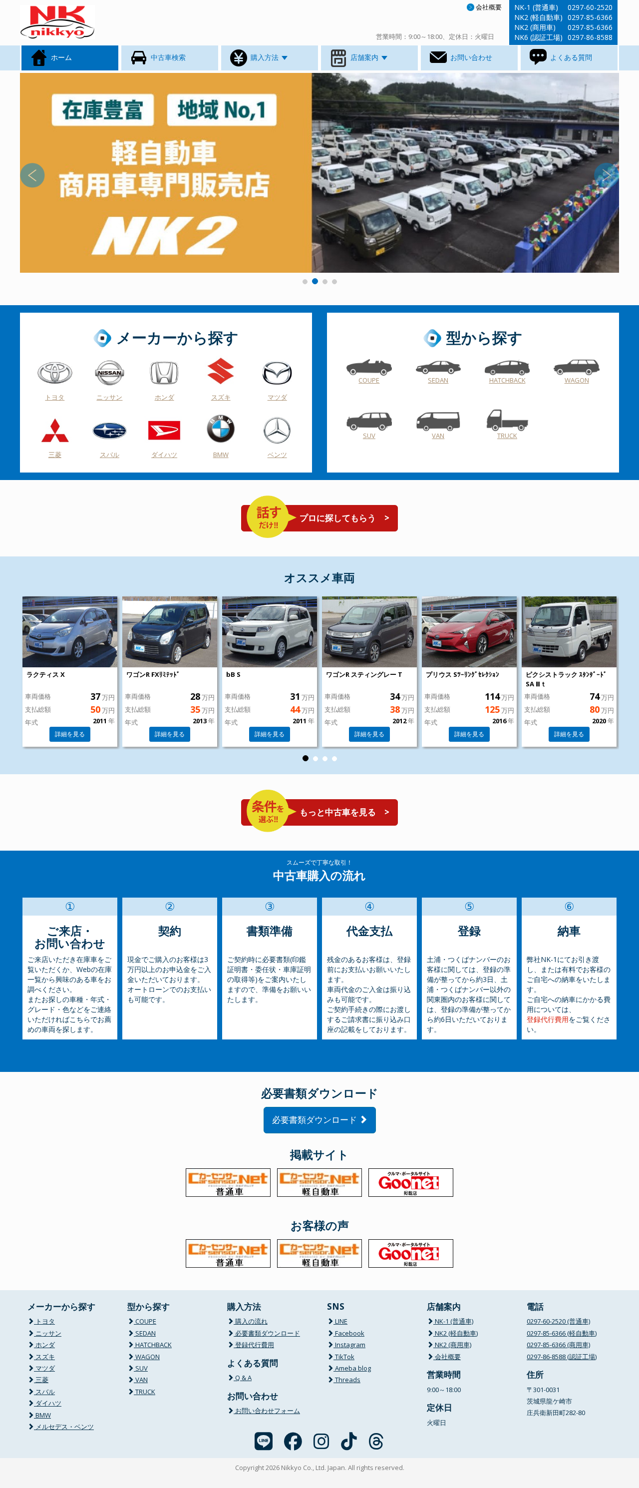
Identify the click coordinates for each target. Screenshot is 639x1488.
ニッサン (109, 397)
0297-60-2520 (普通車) (558, 1321)
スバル (109, 454)
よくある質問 (570, 57)
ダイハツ (164, 454)
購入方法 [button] (265, 57)
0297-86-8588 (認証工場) (562, 1356)
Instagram (349, 1344)
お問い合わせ (470, 57)
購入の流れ (251, 1321)
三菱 (54, 454)
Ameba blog (352, 1368)
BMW (221, 454)
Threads (346, 1379)
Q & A (243, 1377)
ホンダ (164, 397)
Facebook (348, 1333)
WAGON (577, 380)
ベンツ (277, 454)
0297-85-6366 (590, 17)
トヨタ (54, 397)
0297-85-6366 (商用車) (558, 1344)
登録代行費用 (548, 1019)
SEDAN (438, 380)
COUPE (368, 380)
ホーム (60, 57)
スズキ (221, 397)
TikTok (343, 1356)
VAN (438, 435)
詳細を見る (70, 734)
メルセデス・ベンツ (64, 1426)
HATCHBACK (507, 380)
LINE (340, 1321)
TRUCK (507, 435)
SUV (369, 435)
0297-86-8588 (590, 37)
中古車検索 (167, 57)
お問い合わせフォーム (267, 1410)
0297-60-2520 (590, 7)
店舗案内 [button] (364, 57)
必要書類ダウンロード (315, 1119)
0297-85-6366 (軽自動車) (562, 1333)
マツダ (277, 397)
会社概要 (489, 6)
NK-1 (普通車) (453, 1321)
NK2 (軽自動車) (455, 1333)
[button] (65, 173)
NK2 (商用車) (452, 1344)
